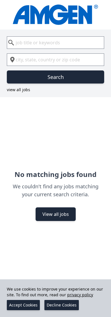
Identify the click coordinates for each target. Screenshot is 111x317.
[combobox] (55, 42)
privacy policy (80, 294)
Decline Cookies (62, 305)
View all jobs (55, 214)
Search (56, 77)
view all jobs (18, 89)
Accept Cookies (23, 305)
